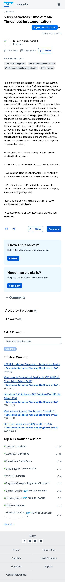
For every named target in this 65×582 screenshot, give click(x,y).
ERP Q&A (10, 12)
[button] (40, 50)
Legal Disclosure (49, 558)
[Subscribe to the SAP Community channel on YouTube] (35, 541)
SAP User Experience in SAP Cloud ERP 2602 (28, 424)
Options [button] (59, 27)
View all (8, 524)
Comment (54, 229)
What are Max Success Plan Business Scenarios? (29, 411)
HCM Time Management (15, 63)
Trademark (16, 566)
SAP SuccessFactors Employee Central (21, 68)
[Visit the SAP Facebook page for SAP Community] (24, 541)
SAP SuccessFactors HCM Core (42, 63)
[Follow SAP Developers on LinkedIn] (40, 541)
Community (21, 4)
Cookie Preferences (16, 575)
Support (49, 566)
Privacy (16, 550)
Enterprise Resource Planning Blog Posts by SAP (32, 368)
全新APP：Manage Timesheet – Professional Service (32, 364)
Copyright (16, 558)
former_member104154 (25, 41)
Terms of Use (48, 550)
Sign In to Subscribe (44, 27)
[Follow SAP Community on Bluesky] (30, 541)
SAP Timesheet (47, 68)
